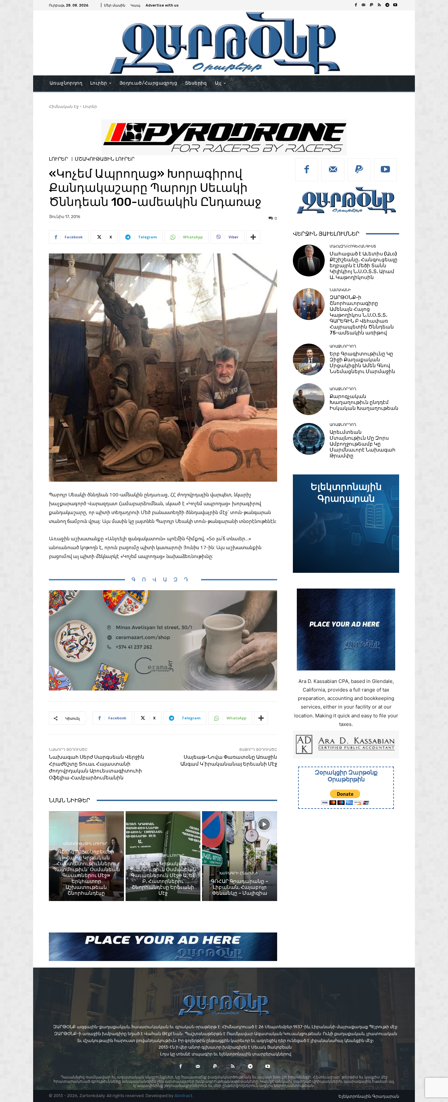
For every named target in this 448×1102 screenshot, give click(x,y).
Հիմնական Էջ (64, 106)
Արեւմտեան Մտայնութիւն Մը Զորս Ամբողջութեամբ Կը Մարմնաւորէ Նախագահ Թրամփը (363, 444)
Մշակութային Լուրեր (104, 159)
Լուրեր (90, 106)
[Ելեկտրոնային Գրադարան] (346, 523)
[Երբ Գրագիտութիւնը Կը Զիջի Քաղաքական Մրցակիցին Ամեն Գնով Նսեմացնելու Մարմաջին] (309, 359)
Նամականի (340, 290)
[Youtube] (395, 5)
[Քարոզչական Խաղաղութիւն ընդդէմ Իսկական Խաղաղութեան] (309, 399)
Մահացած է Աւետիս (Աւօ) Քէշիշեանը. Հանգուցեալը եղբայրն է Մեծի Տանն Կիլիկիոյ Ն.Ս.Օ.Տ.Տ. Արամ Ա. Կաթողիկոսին (363, 265)
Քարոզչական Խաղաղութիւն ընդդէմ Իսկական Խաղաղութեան (364, 402)
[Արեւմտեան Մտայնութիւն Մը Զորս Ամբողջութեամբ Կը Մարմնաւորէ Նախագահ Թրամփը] (309, 439)
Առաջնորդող (343, 346)
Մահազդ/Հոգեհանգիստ (353, 246)
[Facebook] (356, 5)
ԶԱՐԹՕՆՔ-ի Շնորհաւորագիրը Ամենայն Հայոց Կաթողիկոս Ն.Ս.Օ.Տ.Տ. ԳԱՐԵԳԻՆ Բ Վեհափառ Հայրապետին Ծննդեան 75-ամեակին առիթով (362, 315)
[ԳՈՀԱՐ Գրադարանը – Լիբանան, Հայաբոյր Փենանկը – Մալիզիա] (239, 856)
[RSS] (379, 5)
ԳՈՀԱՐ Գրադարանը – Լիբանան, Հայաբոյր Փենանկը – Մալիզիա (239, 887)
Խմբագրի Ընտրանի (238, 873)
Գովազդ (163, 579)
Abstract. (183, 1095)
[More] (253, 237)
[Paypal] (372, 5)
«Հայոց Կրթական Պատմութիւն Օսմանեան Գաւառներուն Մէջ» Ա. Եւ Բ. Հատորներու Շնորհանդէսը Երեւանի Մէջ (163, 878)
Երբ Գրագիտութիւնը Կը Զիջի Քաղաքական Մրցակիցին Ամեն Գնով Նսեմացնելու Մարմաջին (362, 362)
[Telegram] (387, 5)
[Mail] (364, 5)
